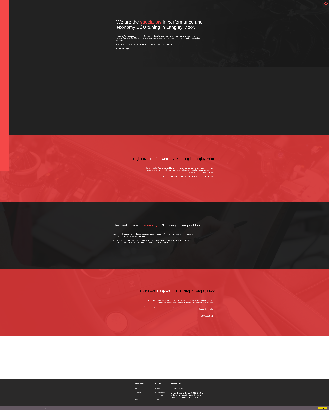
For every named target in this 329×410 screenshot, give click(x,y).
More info (62, 408)
